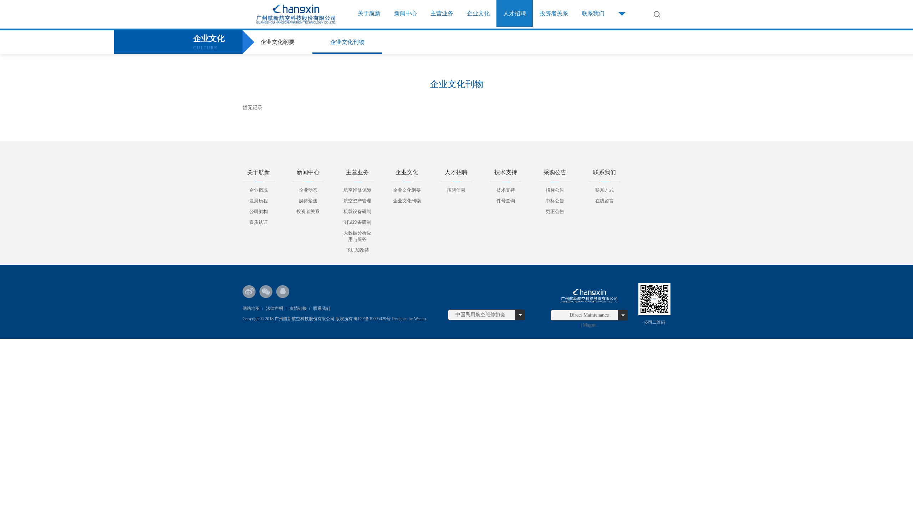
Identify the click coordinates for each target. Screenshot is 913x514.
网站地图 (251, 308)
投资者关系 (554, 13)
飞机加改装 (357, 250)
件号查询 (505, 200)
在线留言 (604, 200)
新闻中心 (405, 13)
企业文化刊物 (347, 42)
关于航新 (369, 13)
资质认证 (258, 222)
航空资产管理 (357, 200)
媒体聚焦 (308, 200)
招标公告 (555, 190)
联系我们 (593, 13)
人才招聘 (514, 13)
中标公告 (555, 200)
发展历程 (258, 200)
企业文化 (478, 13)
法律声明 (274, 308)
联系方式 (604, 190)
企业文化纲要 (277, 42)
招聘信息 (456, 190)
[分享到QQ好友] (283, 291)
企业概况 (258, 190)
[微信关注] (266, 291)
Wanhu (419, 318)
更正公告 (555, 211)
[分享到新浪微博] (249, 291)
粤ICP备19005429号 (372, 318)
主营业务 (441, 13)
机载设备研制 (357, 211)
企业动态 (308, 190)
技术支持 (505, 190)
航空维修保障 (357, 190)
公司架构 (258, 211)
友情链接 (298, 308)
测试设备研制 (357, 222)
